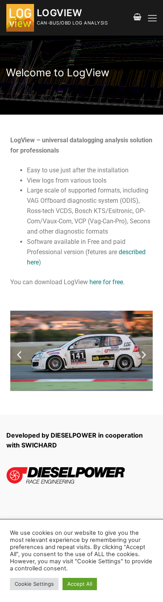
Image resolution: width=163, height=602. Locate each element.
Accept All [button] (79, 584)
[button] (19, 355)
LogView (59, 13)
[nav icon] (152, 17)
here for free (106, 282)
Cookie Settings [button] (34, 584)
